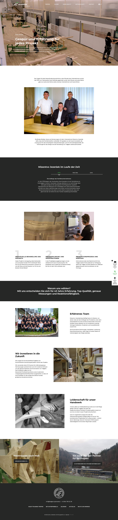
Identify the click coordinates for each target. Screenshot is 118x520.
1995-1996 (75, 172)
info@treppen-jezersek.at (53, 501)
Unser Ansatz (67, 4)
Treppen (47, 4)
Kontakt (91, 4)
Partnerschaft (80, 4)
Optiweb (67, 514)
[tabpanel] (28, 263)
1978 (59, 172)
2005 (91, 172)
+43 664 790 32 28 (67, 501)
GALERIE (56, 4)
